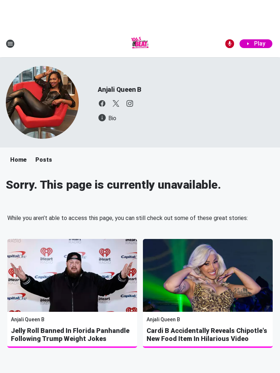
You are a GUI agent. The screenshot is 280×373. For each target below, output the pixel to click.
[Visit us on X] (116, 103)
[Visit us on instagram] (129, 103)
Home (18, 159)
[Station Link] (140, 43)
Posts (43, 159)
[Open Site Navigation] (10, 43)
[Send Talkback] (229, 43)
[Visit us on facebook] (102, 103)
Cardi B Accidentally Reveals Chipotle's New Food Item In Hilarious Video (207, 334)
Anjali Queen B (119, 89)
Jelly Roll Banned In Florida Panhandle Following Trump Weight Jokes (70, 334)
